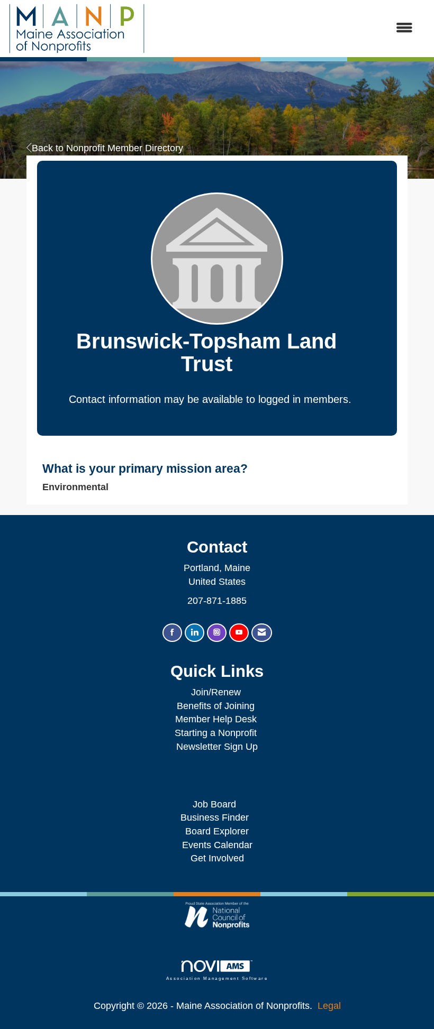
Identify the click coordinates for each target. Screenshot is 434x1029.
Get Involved (217, 858)
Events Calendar (217, 845)
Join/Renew (216, 692)
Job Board (217, 804)
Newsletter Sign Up (217, 746)
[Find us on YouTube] (239, 632)
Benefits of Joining (216, 706)
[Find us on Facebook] (172, 632)
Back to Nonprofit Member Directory (107, 148)
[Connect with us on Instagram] (217, 632)
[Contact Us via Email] (261, 632)
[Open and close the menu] (284, 28)
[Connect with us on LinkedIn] (194, 632)
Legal (329, 1005)
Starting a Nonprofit (216, 733)
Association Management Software (217, 978)
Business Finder (217, 817)
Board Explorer (217, 831)
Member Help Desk (216, 719)
